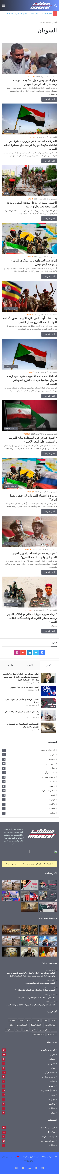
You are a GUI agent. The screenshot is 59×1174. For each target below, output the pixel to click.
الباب (21, 1020)
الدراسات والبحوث (47, 750)
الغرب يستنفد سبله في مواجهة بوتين (24, 687)
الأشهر (49, 665)
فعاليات (52, 808)
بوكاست (52, 804)
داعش (34, 1030)
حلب (53, 1030)
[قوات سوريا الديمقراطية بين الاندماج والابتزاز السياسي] (11, 952)
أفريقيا (53, 1020)
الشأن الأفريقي (50, 1025)
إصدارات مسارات (48, 790)
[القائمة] (3, 6)
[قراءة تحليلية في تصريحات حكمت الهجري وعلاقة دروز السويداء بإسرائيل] (29, 952)
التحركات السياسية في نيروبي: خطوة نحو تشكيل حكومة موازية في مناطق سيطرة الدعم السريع (30, 145)
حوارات (52, 799)
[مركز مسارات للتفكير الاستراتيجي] (41, 5)
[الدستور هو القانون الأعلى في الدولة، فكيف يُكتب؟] (48, 703)
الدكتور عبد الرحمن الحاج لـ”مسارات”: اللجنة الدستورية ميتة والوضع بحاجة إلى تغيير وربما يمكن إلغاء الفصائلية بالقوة (21, 677)
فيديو (53, 795)
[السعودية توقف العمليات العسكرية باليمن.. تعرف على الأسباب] (48, 907)
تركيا (11, 1025)
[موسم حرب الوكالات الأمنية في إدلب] (48, 896)
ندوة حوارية (51, 1034)
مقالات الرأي (50, 772)
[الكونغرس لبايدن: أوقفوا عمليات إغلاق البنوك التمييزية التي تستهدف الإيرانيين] (29, 896)
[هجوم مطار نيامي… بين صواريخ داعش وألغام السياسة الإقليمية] (11, 930)
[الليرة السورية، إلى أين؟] (48, 885)
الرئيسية (51, 22)
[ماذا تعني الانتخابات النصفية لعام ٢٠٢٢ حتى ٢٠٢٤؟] (48, 715)
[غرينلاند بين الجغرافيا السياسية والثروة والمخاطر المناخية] (48, 941)
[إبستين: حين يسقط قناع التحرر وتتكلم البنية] (29, 930)
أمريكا (45, 1020)
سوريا (18, 1030)
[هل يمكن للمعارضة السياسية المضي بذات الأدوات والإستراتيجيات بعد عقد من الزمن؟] (29, 885)
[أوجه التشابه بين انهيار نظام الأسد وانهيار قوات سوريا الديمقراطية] (11, 885)
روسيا (26, 1030)
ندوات (52, 813)
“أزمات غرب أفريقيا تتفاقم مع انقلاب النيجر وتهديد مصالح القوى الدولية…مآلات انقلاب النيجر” (32, 618)
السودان (12, 1020)
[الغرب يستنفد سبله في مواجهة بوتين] (48, 691)
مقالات (52, 781)
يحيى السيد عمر (38, 1034)
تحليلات (52, 759)
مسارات (52, 76)
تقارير (52, 754)
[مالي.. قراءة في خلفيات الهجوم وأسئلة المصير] (48, 930)
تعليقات (10, 665)
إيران (28, 1020)
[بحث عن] (55, 6)
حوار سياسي (44, 1030)
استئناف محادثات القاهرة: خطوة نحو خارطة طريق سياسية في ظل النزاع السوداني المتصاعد (32, 380)
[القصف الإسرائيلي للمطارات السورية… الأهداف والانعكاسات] (48, 728)
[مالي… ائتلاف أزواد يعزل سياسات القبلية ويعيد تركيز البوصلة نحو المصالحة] (48, 952)
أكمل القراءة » (49, 99)
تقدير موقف (50, 763)
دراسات (52, 786)
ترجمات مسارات (48, 777)
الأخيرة (30, 665)
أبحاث (52, 768)
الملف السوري (22, 1025)
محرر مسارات (50, 434)
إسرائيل (36, 1020)
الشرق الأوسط (36, 1025)
